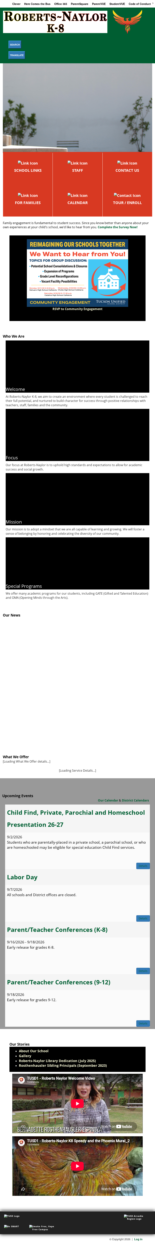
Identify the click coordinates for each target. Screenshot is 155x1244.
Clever (16, 4)
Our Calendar (108, 800)
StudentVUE (117, 4)
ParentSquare (79, 4)
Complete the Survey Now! (118, 227)
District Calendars (135, 800)
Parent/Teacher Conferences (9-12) (58, 982)
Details (143, 866)
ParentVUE (99, 4)
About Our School (34, 1051)
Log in (138, 1239)
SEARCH (15, 44)
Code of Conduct (140, 4)
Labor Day (22, 877)
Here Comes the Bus (37, 4)
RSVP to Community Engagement (77, 309)
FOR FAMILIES (28, 202)
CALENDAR (77, 202)
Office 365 (60, 4)
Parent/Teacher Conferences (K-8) (57, 929)
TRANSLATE (17, 55)
